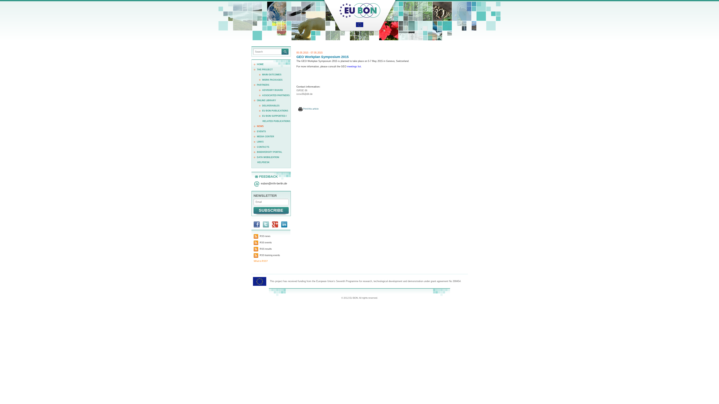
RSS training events (269, 255)
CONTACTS (263, 147)
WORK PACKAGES (272, 80)
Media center (265, 136)
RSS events (265, 242)
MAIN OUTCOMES (271, 74)
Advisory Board (272, 90)
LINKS (260, 141)
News (260, 126)
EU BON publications (275, 110)
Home (260, 64)
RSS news (264, 236)
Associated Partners (276, 95)
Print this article (311, 109)
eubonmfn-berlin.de (274, 183)
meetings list (354, 66)
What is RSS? (261, 261)
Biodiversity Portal (269, 152)
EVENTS (261, 131)
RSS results (265, 249)
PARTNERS (263, 85)
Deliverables (271, 105)
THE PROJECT (265, 69)
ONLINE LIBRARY (266, 100)
